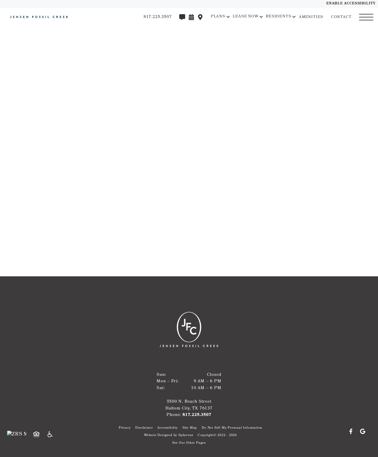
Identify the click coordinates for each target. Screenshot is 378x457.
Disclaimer (144, 428)
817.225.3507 (197, 415)
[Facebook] (353, 431)
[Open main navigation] (366, 17)
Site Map (190, 428)
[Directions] (200, 17)
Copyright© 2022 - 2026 (217, 435)
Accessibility (167, 428)
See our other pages (189, 443)
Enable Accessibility (351, 4)
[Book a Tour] (191, 17)
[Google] (362, 431)
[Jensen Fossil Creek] (37, 17)
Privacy (125, 428)
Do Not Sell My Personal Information (232, 428)
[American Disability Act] (52, 434)
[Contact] (182, 17)
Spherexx (185, 435)
